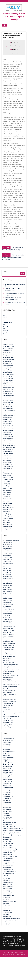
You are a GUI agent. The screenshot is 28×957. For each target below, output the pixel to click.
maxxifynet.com (7, 557)
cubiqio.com (6, 625)
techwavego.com (7, 421)
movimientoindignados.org (10, 892)
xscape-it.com (7, 841)
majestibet (6, 943)
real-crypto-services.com (10, 856)
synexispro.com (7, 707)
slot (6, 936)
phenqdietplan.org (8, 886)
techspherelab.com (8, 438)
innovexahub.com (8, 559)
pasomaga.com (7, 916)
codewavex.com (7, 404)
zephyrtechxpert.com (9, 415)
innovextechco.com (8, 399)
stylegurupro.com (7, 621)
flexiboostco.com (7, 542)
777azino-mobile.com (9, 843)
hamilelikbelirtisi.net (8, 610)
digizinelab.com (7, 419)
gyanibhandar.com (8, 774)
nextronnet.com (7, 487)
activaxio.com (6, 617)
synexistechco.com (8, 563)
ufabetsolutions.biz (8, 796)
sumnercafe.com (7, 888)
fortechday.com (7, 726)
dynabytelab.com (7, 550)
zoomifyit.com (7, 530)
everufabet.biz (7, 815)
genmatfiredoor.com (8, 662)
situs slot (5, 321)
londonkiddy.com (7, 718)
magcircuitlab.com (8, 402)
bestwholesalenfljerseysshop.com (12, 832)
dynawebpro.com (7, 496)
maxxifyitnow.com (8, 466)
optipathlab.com (7, 548)
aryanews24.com (7, 839)
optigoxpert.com (7, 593)
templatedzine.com (8, 882)
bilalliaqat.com (7, 696)
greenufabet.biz (7, 789)
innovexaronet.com (8, 389)
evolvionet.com (7, 552)
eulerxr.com (6, 651)
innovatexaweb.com (8, 356)
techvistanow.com (8, 391)
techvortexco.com (8, 361)
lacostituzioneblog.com (9, 901)
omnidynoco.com (7, 513)
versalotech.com (7, 611)
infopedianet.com (8, 451)
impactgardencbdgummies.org (11, 918)
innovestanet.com (8, 477)
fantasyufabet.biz (7, 781)
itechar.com (6, 753)
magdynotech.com (8, 455)
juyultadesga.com (7, 854)
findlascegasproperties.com (10, 664)
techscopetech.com (8, 425)
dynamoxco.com (7, 488)
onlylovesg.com (7, 673)
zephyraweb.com (7, 574)
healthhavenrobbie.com (9, 666)
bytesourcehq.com (8, 378)
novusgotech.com (8, 485)
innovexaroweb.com (8, 429)
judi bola (10, 936)
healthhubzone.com (8, 757)
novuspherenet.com (8, 507)
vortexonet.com (7, 555)
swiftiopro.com (7, 608)
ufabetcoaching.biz (8, 720)
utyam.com (6, 899)
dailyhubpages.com (8, 677)
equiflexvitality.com (8, 671)
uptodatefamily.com (8, 895)
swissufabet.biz (7, 785)
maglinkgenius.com (8, 400)
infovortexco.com (8, 417)
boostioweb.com (7, 544)
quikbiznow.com (7, 522)
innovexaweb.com (8, 492)
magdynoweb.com (8, 427)
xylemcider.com (7, 910)
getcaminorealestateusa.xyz (10, 728)
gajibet (16, 943)
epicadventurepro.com (9, 634)
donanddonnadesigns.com (10, 668)
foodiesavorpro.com (8, 630)
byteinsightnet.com (8, 380)
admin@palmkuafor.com (15, 46)
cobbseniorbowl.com (8, 845)
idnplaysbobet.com (8, 679)
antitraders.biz (6, 837)
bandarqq (5, 319)
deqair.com (6, 875)
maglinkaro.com (7, 432)
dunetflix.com (6, 890)
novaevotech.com (8, 397)
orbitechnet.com (7, 509)
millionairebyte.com (8, 724)
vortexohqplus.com (8, 606)
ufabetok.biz (6, 813)
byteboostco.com (7, 406)
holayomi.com (6, 709)
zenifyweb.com (7, 658)
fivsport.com (6, 880)
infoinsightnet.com (8, 376)
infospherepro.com (8, 628)
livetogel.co (6, 660)
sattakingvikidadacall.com (10, 681)
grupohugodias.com (8, 873)
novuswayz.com (7, 595)
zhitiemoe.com (7, 905)
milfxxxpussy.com (8, 894)
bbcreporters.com (8, 824)
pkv (4, 315)
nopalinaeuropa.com (8, 922)
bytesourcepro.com (8, 436)
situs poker (18, 941)
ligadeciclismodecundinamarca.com (13, 711)
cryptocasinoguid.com (9, 826)
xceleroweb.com (7, 524)
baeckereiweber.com (8, 738)
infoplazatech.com (8, 365)
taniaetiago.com (7, 912)
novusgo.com (6, 640)
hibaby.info (6, 688)
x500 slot (20, 940)
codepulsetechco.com (9, 382)
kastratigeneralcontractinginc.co (12, 830)
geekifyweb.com (7, 363)
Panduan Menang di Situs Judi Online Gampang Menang (14, 16)
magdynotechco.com (9, 357)
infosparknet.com (7, 464)
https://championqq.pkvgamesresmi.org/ (14, 945)
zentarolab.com (7, 520)
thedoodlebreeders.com (9, 871)
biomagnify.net (7, 923)
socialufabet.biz (7, 798)
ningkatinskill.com (8, 879)
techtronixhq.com (8, 344)
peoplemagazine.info (8, 740)
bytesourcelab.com (8, 462)
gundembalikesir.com (9, 751)
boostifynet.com (7, 587)
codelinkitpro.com (8, 348)
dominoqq (5, 326)
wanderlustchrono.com (9, 643)
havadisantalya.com (8, 746)
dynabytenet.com (7, 434)
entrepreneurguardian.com (10, 686)
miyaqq (12, 943)
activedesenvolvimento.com (10, 675)
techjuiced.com (7, 761)
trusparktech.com (7, 583)
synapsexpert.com (8, 518)
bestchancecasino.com (9, 694)
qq (3, 936)
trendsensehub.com (8, 647)
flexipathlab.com (7, 500)
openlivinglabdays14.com (10, 834)
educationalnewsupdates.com (11, 540)
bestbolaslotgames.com (9, 683)
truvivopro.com (7, 565)
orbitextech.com (7, 655)
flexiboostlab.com (8, 604)
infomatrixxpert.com (8, 387)
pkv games (15, 53)
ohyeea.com (6, 903)
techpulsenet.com (8, 414)
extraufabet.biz (7, 792)
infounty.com (6, 860)
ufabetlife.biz (6, 794)
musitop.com (6, 897)
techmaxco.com (7, 613)
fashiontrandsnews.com (9, 822)
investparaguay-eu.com (9, 862)
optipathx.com (7, 472)
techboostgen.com (8, 350)
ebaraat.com (6, 759)
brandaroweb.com (8, 528)
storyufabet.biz (7, 807)
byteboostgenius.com (9, 447)
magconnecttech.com (9, 656)
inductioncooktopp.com (9, 699)
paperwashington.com (9, 690)
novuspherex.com (8, 580)
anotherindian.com (8, 909)
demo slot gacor (7, 322)
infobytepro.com (7, 371)
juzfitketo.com (7, 914)
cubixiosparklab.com (8, 395)
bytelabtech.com (7, 354)
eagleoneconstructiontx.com (11, 669)
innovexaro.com (7, 460)
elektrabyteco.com (8, 408)
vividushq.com (7, 502)
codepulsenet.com (8, 453)
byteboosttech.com (8, 763)
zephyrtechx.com (7, 591)
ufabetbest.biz (7, 802)
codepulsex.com (7, 423)
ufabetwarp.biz (7, 776)
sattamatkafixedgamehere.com (11, 684)
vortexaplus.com (7, 503)
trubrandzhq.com (7, 585)
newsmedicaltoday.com (9, 701)
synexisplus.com (7, 553)
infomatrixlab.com (8, 440)
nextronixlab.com (7, 473)
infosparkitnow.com (8, 359)
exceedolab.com (7, 615)
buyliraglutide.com (8, 770)
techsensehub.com (8, 352)
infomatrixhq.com (8, 393)
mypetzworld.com (8, 858)
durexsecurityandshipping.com (11, 849)
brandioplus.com (7, 494)
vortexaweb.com (7, 576)
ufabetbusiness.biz (8, 787)
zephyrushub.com (8, 546)
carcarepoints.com (8, 869)
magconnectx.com (8, 705)
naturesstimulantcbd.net (9, 920)
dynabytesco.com (8, 619)
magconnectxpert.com (9, 410)
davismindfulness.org (8, 722)
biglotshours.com (7, 768)
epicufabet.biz (7, 809)
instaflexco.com (7, 600)
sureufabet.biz (7, 804)
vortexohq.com (7, 632)
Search (5, 271)
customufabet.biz (7, 806)
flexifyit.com (6, 481)
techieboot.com (7, 749)
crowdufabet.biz (7, 817)
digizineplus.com (7, 458)
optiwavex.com (7, 511)
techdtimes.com (7, 748)
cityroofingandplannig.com (10, 850)
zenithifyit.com (7, 570)
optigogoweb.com (8, 526)
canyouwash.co (7, 744)
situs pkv (5, 317)
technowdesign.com (8, 847)
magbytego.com (7, 372)
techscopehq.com (8, 457)
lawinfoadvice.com (8, 884)
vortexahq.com (7, 568)
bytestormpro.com (8, 641)
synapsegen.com (7, 498)
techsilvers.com (7, 877)
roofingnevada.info (8, 703)
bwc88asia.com (7, 864)
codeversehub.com (8, 442)
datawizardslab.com (8, 623)
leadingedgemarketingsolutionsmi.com (13, 828)
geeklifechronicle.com (9, 626)
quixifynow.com (7, 468)
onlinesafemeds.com (8, 772)
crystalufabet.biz (7, 811)
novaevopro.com (7, 582)
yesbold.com (6, 755)
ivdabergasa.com (7, 852)
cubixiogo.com (7, 505)
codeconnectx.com (8, 385)
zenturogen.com (7, 490)
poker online (6, 332)
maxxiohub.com (7, 572)
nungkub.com (6, 907)
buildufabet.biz (7, 819)
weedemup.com (7, 692)
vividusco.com (7, 567)
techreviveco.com (8, 430)
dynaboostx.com (7, 598)
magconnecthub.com (9, 445)
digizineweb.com (7, 384)
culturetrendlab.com (8, 645)
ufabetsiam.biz (7, 783)
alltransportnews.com (9, 821)
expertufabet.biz (7, 779)
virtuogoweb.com (7, 766)
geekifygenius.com (8, 653)
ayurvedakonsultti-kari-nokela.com (12, 836)
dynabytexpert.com (8, 479)
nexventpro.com (7, 589)
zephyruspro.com (7, 470)
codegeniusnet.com (8, 374)
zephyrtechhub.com (8, 515)
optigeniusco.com (8, 578)
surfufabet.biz (6, 800)
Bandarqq (15, 49)
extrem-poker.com (8, 865)
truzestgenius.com (8, 412)
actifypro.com (6, 597)
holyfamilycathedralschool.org (11, 716)
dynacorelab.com (7, 561)
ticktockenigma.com (8, 649)
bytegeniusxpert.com (8, 367)
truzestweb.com (7, 516)
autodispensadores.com (9, 698)
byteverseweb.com (8, 443)
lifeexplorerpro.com (8, 638)
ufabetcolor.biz (7, 791)
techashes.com (7, 742)
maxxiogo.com (7, 483)
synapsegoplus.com (8, 449)
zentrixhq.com (7, 475)
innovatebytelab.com (8, 369)
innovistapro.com (7, 602)
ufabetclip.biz (6, 777)
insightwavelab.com (8, 636)
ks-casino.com (7, 867)
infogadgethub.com (8, 346)
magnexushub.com (8, 764)
